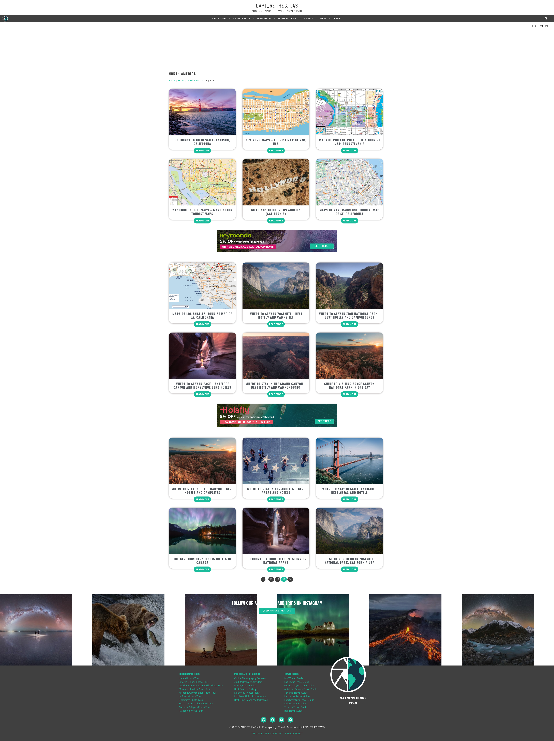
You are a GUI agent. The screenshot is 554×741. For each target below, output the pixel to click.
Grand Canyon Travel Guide (299, 685)
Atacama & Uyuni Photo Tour (195, 707)
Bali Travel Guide (293, 710)
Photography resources (247, 674)
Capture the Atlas (277, 5)
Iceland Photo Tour (189, 678)
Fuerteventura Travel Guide (299, 700)
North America (195, 80)
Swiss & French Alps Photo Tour (196, 703)
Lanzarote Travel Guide (297, 696)
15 (271, 579)
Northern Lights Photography (250, 696)
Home (172, 80)
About (323, 18)
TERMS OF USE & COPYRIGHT (267, 733)
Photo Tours (219, 18)
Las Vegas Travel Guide (296, 682)
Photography (264, 18)
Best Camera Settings (246, 689)
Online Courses (241, 18)
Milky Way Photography (247, 692)
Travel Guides (291, 674)
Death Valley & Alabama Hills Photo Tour (201, 685)
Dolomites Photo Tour (191, 700)
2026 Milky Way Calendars (248, 682)
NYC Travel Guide (293, 678)
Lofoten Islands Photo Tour (193, 682)
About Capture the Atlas (353, 698)
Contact (337, 18)
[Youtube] (281, 720)
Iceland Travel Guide (295, 703)
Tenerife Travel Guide (296, 692)
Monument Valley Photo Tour (195, 689)
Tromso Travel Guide (295, 707)
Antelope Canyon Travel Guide (300, 689)
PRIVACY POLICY (294, 733)
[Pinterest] (290, 720)
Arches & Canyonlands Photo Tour (197, 692)
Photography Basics (245, 685)
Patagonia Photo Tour (191, 710)
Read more (202, 150)
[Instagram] (263, 720)
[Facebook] (272, 720)
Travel (181, 80)
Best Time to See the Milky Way (251, 700)
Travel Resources (288, 18)
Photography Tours (189, 674)
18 (290, 579)
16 (277, 579)
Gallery (308, 18)
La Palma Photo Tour (190, 696)
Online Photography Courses (250, 678)
